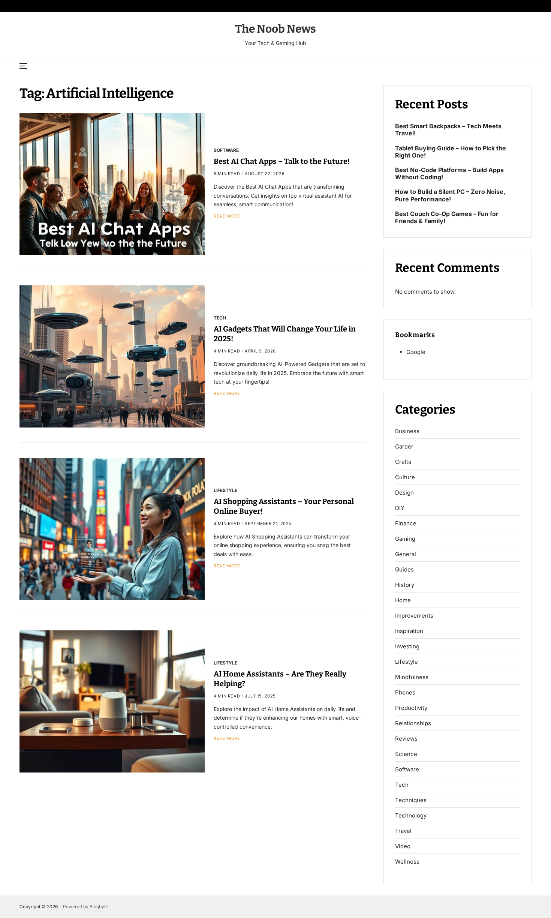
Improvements (414, 615)
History (404, 585)
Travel (403, 831)
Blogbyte (99, 906)
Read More (227, 216)
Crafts (403, 462)
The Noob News (275, 28)
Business (407, 431)
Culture (405, 477)
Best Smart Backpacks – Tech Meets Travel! (448, 130)
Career (404, 446)
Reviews (406, 738)
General (405, 554)
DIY (399, 508)
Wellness (407, 861)
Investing (407, 646)
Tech (220, 317)
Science (406, 754)
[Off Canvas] (23, 66)
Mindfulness (411, 677)
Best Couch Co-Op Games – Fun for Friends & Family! (447, 217)
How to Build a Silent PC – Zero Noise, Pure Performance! (450, 195)
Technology (411, 815)
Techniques (411, 800)
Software (226, 150)
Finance (405, 523)
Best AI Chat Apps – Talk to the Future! (282, 161)
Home (403, 600)
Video (402, 846)
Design (404, 492)
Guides (404, 569)
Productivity (411, 708)
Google (415, 352)
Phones (405, 692)
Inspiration (409, 631)
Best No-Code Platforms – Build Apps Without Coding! (449, 173)
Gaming (405, 539)
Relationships (413, 723)
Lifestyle (225, 490)
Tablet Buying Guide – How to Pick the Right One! (450, 152)
